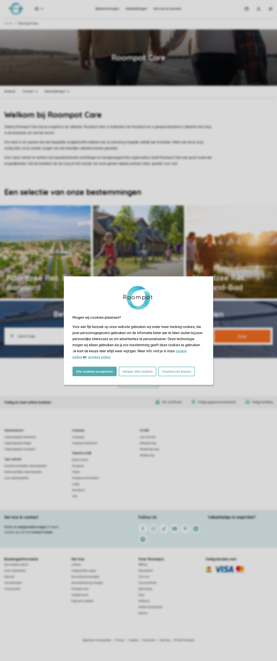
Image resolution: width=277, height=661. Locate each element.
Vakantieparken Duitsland (19, 449)
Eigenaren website (82, 601)
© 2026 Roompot (184, 640)
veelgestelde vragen (31, 527)
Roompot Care (80, 588)
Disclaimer (149, 640)
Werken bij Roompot (150, 607)
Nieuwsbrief (145, 570)
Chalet (76, 472)
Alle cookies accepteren (94, 371)
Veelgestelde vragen (83, 570)
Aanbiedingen (136, 9)
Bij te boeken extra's (16, 564)
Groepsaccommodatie (85, 478)
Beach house (80, 459)
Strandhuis (78, 490)
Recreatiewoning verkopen (87, 582)
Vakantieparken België (17, 443)
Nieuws (142, 613)
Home (8, 23)
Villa (74, 496)
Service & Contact (167, 9)
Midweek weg (148, 443)
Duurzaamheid (147, 582)
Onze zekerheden (15, 570)
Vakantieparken (14, 430)
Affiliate (142, 564)
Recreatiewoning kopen (85, 576)
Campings (78, 430)
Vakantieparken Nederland (20, 437)
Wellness (144, 601)
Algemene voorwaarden (97, 640)
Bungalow (78, 465)
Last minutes (148, 437)
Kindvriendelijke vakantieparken (23, 472)
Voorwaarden (12, 588)
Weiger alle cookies (137, 371)
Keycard (9, 576)
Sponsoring (145, 588)
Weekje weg (147, 455)
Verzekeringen (13, 582)
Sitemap (165, 640)
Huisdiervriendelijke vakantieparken (25, 465)
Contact (76, 564)
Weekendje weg (149, 449)
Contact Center (42, 532)
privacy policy (99, 357)
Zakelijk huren (79, 594)
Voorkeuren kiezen (176, 371)
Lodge (75, 484)
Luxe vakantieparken (16, 478)
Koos (141, 594)
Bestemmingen (107, 9)
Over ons (143, 576)
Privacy (120, 640)
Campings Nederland (84, 443)
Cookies (133, 640)
